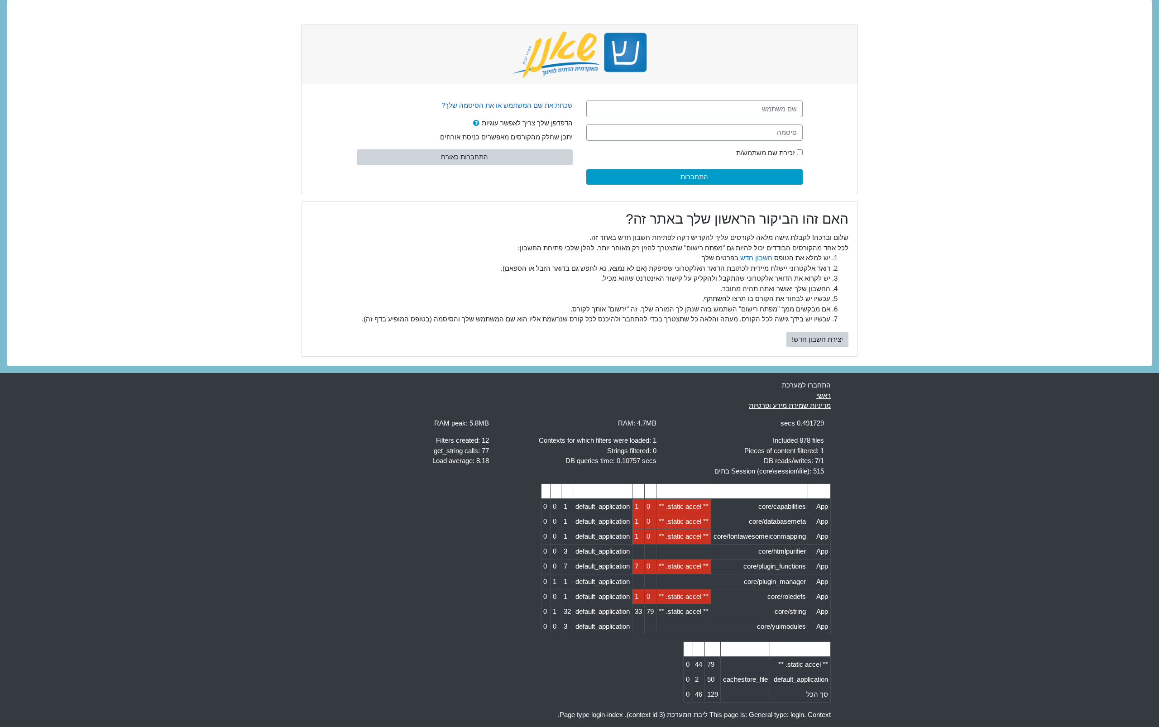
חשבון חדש (756, 258)
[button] (474, 123)
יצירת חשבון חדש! (817, 339)
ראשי (823, 395)
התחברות (694, 177)
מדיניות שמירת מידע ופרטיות (790, 405)
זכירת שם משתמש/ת (765, 153)
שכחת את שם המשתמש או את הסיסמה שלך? (507, 105)
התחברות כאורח (464, 157)
